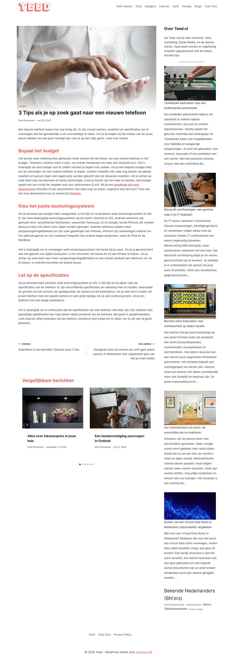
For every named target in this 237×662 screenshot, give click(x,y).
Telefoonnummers (176, 608)
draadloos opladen (193, 605)
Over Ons (211, 6)
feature (207, 604)
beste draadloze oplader (174, 605)
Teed (91, 634)
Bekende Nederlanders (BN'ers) (189, 594)
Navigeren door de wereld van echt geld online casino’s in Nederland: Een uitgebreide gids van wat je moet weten (123, 351)
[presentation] (52, 408)
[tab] (80, 464)
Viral (139, 6)
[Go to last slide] (27, 425)
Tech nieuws (124, 6)
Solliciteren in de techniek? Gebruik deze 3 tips (48, 347)
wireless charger (196, 609)
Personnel (29, 120)
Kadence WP (144, 652)
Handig (186, 6)
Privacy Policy (122, 634)
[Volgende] (145, 425)
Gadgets (150, 6)
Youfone (75, 193)
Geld (176, 6)
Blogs (198, 6)
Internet (164, 6)
